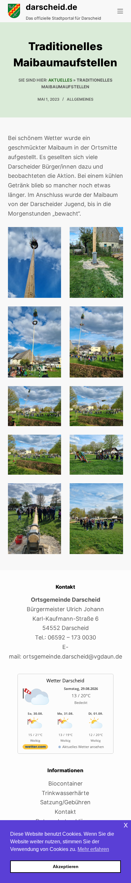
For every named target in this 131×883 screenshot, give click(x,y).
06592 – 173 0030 (72, 637)
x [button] (126, 825)
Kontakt (65, 811)
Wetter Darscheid (65, 680)
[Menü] (120, 11)
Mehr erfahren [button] (93, 849)
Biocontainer (65, 783)
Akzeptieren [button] (66, 866)
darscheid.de (51, 7)
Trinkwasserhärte (65, 793)
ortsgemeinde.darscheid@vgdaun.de (72, 656)
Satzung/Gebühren (65, 802)
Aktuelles (60, 80)
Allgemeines (80, 99)
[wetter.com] (35, 748)
